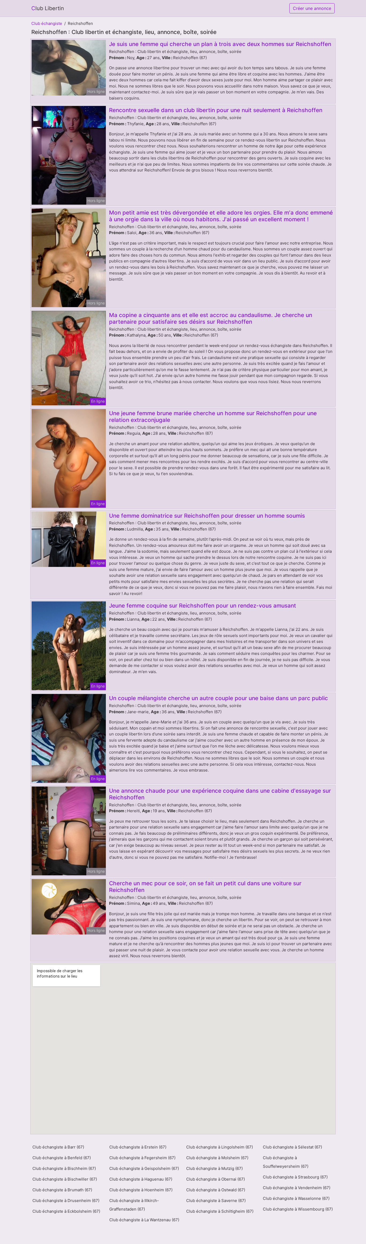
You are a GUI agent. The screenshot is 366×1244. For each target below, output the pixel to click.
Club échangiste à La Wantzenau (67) (144, 1219)
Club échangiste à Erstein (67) (137, 1147)
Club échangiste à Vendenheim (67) (296, 1187)
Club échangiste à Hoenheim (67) (141, 1189)
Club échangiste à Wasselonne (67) (296, 1198)
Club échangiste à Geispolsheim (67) (144, 1168)
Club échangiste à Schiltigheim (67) (219, 1211)
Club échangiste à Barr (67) (58, 1147)
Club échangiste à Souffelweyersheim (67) (285, 1162)
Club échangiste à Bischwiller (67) (64, 1179)
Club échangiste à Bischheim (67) (64, 1168)
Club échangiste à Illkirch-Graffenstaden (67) (134, 1205)
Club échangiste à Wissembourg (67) (298, 1209)
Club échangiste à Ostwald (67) (215, 1189)
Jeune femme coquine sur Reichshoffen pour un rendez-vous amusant (202, 605)
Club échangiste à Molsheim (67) (217, 1157)
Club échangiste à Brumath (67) (62, 1189)
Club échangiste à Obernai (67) (215, 1179)
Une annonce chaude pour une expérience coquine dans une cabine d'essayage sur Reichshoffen (220, 794)
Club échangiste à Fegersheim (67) (142, 1157)
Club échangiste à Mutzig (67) (214, 1168)
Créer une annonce (312, 8)
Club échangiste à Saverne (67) (216, 1200)
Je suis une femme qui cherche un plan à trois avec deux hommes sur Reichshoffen (220, 44)
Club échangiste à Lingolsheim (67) (219, 1147)
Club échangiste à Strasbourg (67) (295, 1177)
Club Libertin (47, 8)
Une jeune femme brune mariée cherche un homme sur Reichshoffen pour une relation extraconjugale (213, 416)
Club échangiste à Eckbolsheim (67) (66, 1211)
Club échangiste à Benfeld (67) (61, 1157)
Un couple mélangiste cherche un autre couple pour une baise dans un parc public (218, 698)
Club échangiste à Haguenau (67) (140, 1179)
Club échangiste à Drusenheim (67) (65, 1200)
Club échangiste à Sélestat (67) (292, 1147)
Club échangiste (46, 23)
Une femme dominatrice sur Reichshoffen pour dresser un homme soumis (207, 515)
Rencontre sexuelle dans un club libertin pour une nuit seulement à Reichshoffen (215, 110)
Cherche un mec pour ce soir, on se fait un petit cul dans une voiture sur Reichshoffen (205, 886)
